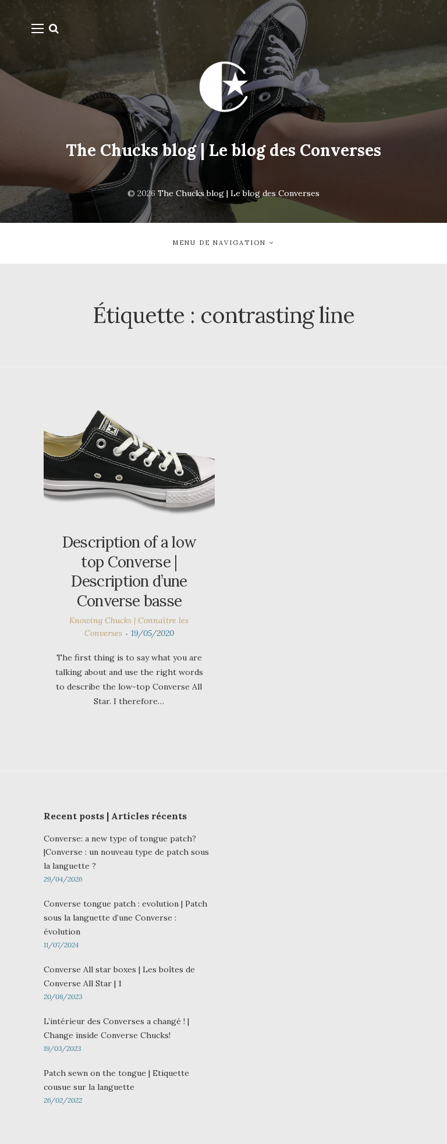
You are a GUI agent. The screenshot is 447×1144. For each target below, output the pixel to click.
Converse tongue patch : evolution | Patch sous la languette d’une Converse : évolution (125, 917)
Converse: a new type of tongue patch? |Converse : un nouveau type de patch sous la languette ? (126, 852)
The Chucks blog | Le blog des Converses (223, 150)
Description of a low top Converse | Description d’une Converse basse (129, 571)
